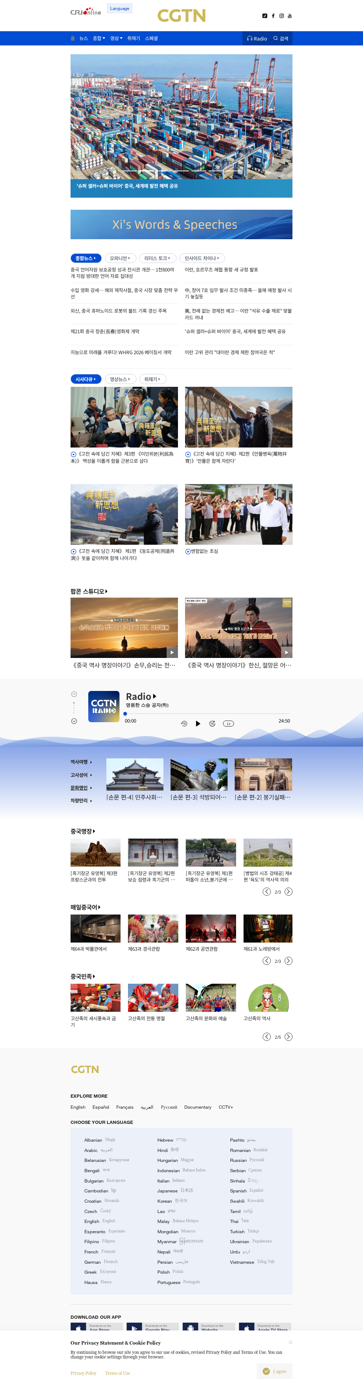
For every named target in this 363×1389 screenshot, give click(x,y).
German (100, 1262)
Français (125, 1107)
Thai (239, 1221)
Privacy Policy (83, 1373)
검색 (284, 38)
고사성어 (79, 775)
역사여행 (79, 761)
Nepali (170, 1252)
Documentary (198, 1107)
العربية (147, 1107)
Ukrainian (251, 1241)
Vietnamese (252, 1262)
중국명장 (81, 831)
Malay (178, 1221)
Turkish (244, 1231)
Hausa (97, 1282)
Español (101, 1107)
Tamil (241, 1211)
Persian (172, 1262)
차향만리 (79, 800)
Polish (170, 1272)
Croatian (101, 1201)
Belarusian (106, 1160)
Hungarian (175, 1160)
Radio (260, 38)
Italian (171, 1181)
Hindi (168, 1150)
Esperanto (104, 1231)
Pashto (243, 1140)
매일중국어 (84, 907)
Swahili (247, 1201)
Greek (100, 1272)
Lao (166, 1211)
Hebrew (171, 1140)
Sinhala (244, 1181)
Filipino (99, 1241)
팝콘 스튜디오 (87, 591)
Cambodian (100, 1190)
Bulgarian (104, 1181)
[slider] (125, 713)
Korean (172, 1201)
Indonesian (181, 1170)
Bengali (96, 1170)
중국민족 (81, 976)
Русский (169, 1107)
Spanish (246, 1190)
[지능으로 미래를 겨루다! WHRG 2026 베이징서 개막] (188, 175)
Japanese (175, 1190)
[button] (129, 170)
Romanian (248, 1150)
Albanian (99, 1140)
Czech (97, 1211)
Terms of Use (117, 1373)
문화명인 (79, 787)
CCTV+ (226, 1107)
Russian (247, 1160)
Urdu (240, 1252)
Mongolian (176, 1231)
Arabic (98, 1150)
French (99, 1252)
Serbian (246, 1170)
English (78, 1107)
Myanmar (180, 1241)
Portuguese (178, 1282)
